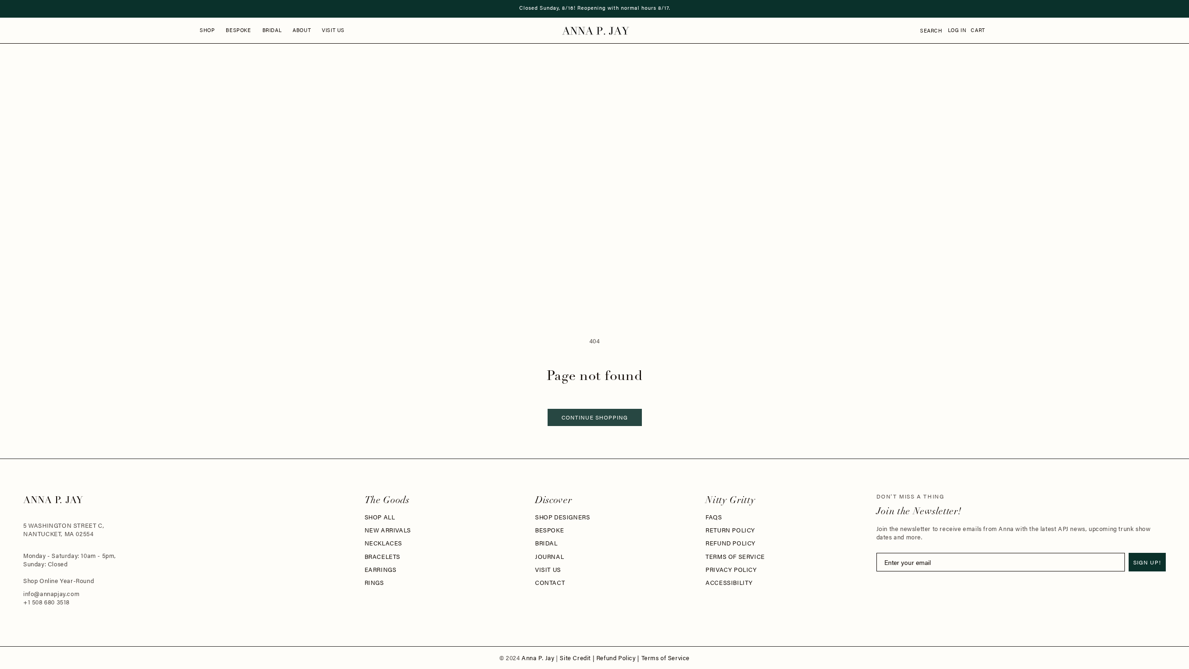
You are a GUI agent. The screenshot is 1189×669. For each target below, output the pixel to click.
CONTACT (550, 582)
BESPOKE (549, 530)
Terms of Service (665, 658)
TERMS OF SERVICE (735, 556)
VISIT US (548, 569)
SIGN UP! (1147, 562)
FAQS (714, 517)
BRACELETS (382, 556)
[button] (207, 30)
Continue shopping (595, 417)
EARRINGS (381, 569)
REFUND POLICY (731, 543)
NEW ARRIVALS (388, 530)
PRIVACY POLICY (731, 569)
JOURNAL (549, 556)
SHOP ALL (380, 517)
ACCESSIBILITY (729, 582)
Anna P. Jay (539, 658)
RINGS (374, 582)
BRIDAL (546, 543)
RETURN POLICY (730, 530)
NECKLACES (383, 543)
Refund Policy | (618, 658)
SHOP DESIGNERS (562, 517)
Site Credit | (578, 658)
